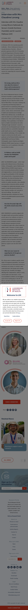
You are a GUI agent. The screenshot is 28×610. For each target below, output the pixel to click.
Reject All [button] (17, 320)
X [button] (26, 285)
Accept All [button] (7, 320)
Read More (6, 316)
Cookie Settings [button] (16, 316)
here (19, 313)
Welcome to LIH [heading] (14, 295)
